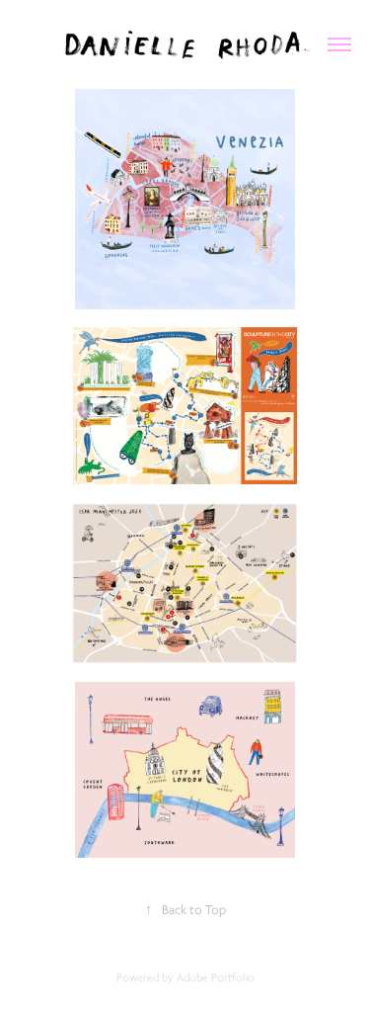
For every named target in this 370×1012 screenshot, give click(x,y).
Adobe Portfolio (216, 977)
